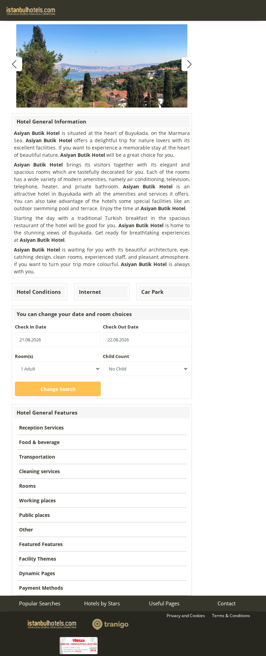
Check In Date (30, 327)
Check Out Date (121, 327)
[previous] (15, 64)
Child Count (116, 356)
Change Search (58, 389)
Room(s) (24, 356)
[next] (188, 64)
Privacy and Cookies (186, 616)
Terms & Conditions (231, 616)
